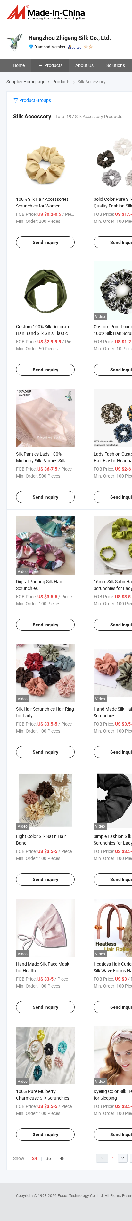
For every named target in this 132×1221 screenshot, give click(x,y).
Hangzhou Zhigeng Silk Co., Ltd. (70, 37)
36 (48, 1158)
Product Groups (34, 100)
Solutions (115, 65)
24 (34, 1158)
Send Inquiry (45, 242)
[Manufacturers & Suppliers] (46, 12)
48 (62, 1158)
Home (19, 65)
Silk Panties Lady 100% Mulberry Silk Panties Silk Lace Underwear (40, 460)
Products (53, 65)
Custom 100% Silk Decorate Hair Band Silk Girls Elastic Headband (43, 333)
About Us (84, 65)
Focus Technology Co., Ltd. (81, 1195)
